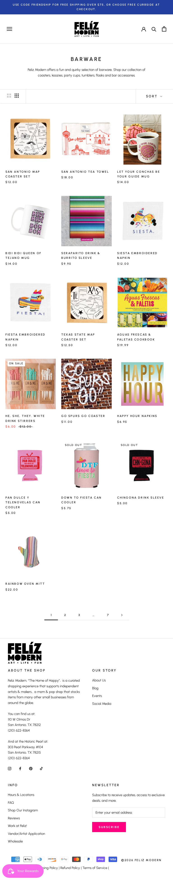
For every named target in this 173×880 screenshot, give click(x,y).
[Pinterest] (30, 768)
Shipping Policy (47, 868)
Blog (95, 688)
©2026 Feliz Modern (141, 860)
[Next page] (122, 615)
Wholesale (15, 841)
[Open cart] (164, 28)
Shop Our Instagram (23, 810)
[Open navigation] (9, 29)
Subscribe (109, 827)
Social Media (101, 704)
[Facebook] (20, 768)
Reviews (14, 818)
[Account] (143, 29)
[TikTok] (41, 768)
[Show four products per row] (17, 96)
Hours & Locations (21, 795)
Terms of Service (94, 868)
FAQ (11, 803)
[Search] (154, 29)
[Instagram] (9, 768)
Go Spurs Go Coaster (83, 416)
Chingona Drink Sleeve (140, 497)
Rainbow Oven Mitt (25, 583)
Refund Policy (70, 868)
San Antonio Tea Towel (85, 171)
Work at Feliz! (17, 826)
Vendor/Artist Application (26, 834)
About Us (99, 680)
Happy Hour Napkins (137, 416)
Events (97, 696)
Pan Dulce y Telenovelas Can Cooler (23, 502)
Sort (152, 96)
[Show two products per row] (9, 96)
